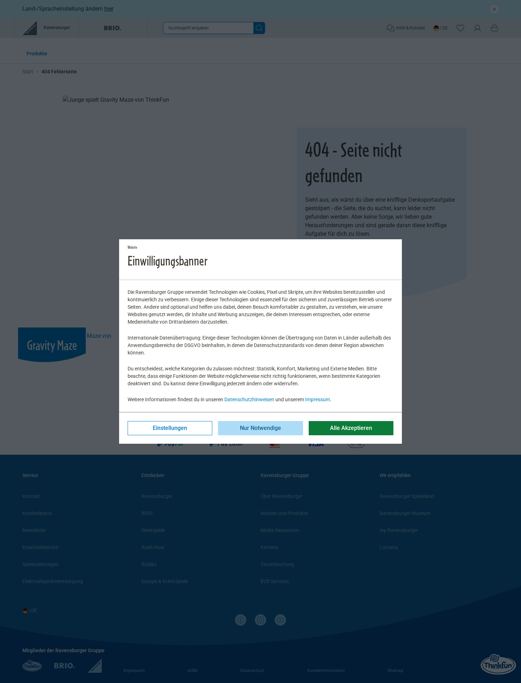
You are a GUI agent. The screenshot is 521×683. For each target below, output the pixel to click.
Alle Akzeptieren (351, 428)
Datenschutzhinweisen (249, 399)
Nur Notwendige (260, 428)
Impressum (317, 399)
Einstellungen (170, 428)
